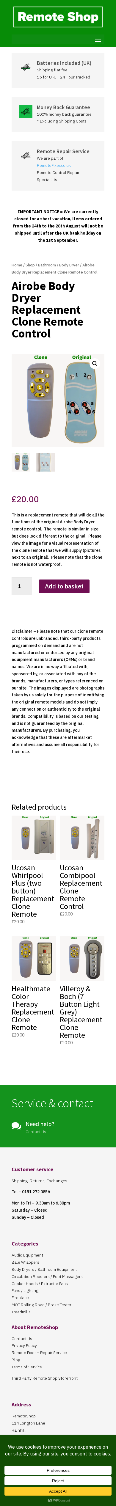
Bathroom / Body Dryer (58, 265)
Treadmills (21, 1312)
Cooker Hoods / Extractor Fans (40, 1283)
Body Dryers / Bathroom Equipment (44, 1269)
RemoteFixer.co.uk (54, 165)
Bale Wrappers (25, 1262)
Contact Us (22, 1338)
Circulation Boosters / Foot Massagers (47, 1276)
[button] (95, 363)
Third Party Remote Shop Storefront (45, 1378)
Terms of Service (27, 1367)
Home (17, 265)
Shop (30, 265)
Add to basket (64, 586)
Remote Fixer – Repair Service (39, 1352)
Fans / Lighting (25, 1290)
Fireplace (20, 1297)
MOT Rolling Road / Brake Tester (41, 1304)
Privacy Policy (24, 1345)
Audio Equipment (27, 1255)
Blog (16, 1359)
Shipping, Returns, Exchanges (39, 1180)
